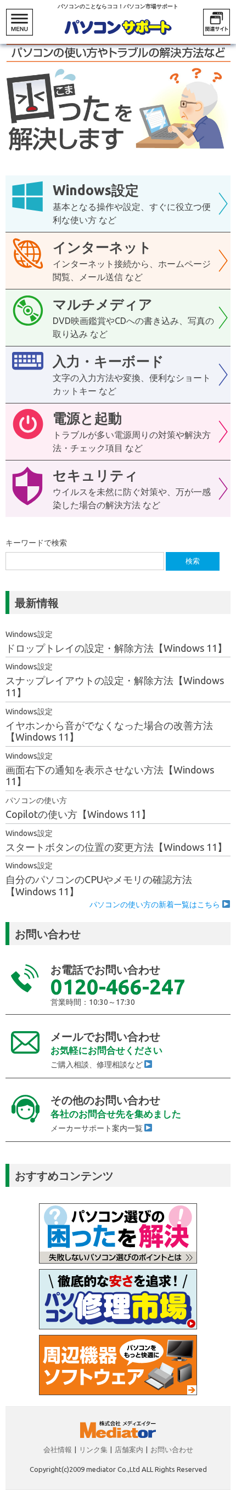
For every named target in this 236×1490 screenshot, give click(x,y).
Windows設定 (29, 634)
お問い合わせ (171, 1449)
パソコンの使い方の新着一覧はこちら (155, 904)
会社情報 (57, 1449)
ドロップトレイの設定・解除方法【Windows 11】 (116, 647)
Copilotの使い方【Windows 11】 (78, 814)
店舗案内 (129, 1449)
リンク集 (93, 1449)
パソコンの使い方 (36, 800)
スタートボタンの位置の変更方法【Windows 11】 (116, 846)
